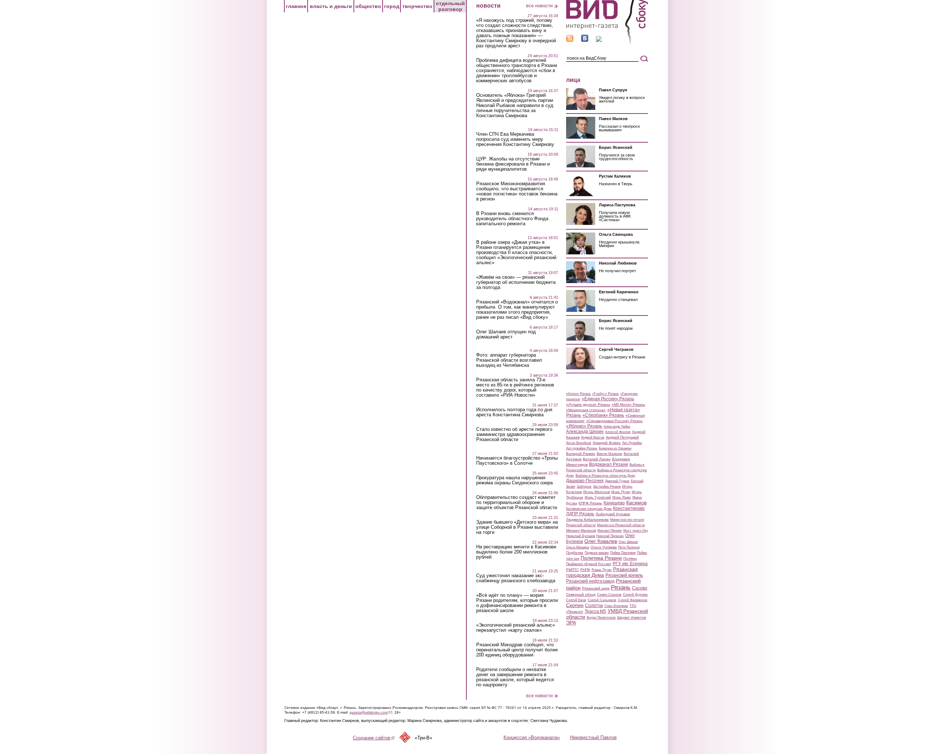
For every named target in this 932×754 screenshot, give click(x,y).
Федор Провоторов (601, 617)
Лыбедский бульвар (613, 514)
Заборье (584, 486)
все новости (539, 5)
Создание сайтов (374, 738)
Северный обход (581, 594)
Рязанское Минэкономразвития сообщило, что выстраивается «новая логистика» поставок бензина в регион (516, 191)
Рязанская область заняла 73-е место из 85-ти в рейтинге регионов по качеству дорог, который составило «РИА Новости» (515, 387)
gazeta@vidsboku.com (371, 712)
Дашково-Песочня (585, 480)
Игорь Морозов (596, 492)
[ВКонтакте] (584, 40)
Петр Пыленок (629, 547)
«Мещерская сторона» (586, 410)
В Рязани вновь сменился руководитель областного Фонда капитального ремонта (512, 218)
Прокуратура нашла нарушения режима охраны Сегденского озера (514, 480)
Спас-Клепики (616, 606)
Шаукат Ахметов (631, 617)
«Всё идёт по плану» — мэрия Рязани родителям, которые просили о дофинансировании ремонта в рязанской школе (517, 603)
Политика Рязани (601, 558)
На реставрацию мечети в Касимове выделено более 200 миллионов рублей (516, 552)
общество (368, 6)
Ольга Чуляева (604, 547)
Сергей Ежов (576, 600)
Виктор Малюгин (609, 454)
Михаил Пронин (609, 530)
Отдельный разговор (450, 6)
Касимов (636, 502)
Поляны (630, 558)
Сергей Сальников (602, 600)
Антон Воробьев (578, 443)
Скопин (575, 605)
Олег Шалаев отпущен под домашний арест (506, 334)
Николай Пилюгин (610, 536)
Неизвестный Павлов (593, 737)
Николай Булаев (580, 536)
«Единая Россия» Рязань (608, 398)
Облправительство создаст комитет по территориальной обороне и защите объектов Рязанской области (516, 502)
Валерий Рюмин (580, 454)
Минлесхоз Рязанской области (621, 525)
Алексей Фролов (618, 432)
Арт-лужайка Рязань (581, 448)
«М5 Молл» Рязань (628, 404)
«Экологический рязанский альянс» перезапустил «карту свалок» (515, 628)
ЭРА (571, 623)
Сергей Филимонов (632, 600)
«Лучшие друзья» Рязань (588, 404)
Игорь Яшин (621, 497)
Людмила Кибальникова (587, 519)
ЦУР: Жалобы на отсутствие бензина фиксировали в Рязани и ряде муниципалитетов (513, 164)
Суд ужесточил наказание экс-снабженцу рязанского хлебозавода (515, 578)
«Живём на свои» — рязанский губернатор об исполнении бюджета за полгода (516, 282)
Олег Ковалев (600, 541)
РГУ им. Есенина (630, 563)
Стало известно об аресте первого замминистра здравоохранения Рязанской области (514, 434)
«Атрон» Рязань (578, 394)
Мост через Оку (635, 530)
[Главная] (607, 43)
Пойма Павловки (623, 553)
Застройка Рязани (607, 486)
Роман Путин (602, 570)
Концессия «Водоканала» (531, 737)
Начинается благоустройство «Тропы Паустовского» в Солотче (517, 461)
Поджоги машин (597, 553)
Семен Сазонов (609, 594)
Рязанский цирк (595, 588)
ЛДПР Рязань (580, 513)
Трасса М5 (595, 611)
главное (296, 6)
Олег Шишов (628, 542)
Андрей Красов (592, 437)
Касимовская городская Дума (589, 509)
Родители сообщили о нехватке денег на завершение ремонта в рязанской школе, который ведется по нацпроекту (515, 677)
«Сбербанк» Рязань (603, 415)
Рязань (621, 587)
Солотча (594, 605)
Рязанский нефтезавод (590, 581)
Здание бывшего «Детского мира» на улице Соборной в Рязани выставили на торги (517, 527)
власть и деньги (331, 6)
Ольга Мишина (577, 547)
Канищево (614, 502)
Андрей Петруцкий (622, 437)
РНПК (585, 570)
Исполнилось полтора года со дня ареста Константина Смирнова (514, 412)
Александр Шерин (585, 431)
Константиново (629, 508)
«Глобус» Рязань (605, 394)
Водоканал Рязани (608, 464)
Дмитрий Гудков (617, 481)
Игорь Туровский (598, 497)
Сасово (639, 588)
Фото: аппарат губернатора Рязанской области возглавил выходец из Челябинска (509, 360)
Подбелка (574, 553)
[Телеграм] (599, 40)
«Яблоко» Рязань (584, 426)
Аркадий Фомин (607, 443)
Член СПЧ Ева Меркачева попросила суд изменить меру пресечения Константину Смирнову (515, 139)
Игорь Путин (620, 492)
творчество (417, 6)
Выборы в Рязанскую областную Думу (605, 475)
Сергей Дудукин (635, 594)
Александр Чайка (617, 426)
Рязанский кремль (624, 575)
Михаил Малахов (581, 530)
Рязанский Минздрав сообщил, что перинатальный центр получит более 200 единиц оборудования (517, 650)
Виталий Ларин (597, 459)
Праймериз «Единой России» (588, 564)
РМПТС (572, 570)
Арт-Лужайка (632, 443)
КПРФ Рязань (590, 503)
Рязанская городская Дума (602, 572)
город (391, 6)
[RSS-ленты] (569, 40)
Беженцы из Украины (615, 448)
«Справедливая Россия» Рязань (614, 421)
